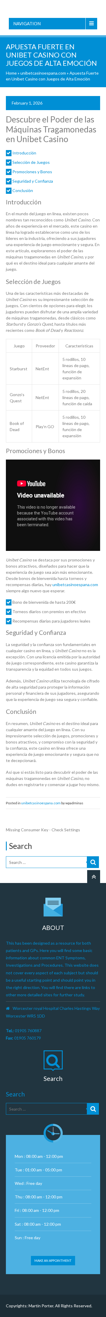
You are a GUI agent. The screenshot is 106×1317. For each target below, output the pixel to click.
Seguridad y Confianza (32, 181)
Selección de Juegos (31, 162)
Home (11, 72)
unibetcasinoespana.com (43, 72)
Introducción (24, 152)
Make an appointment (53, 1260)
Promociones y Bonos (32, 171)
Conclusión (22, 190)
